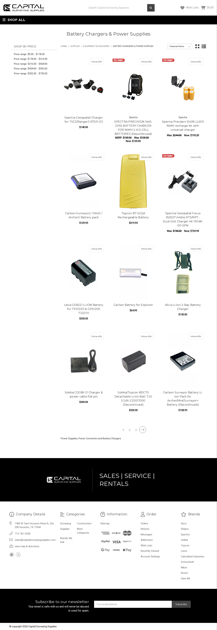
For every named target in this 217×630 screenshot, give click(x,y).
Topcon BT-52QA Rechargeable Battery (133, 215)
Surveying (65, 523)
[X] (18, 554)
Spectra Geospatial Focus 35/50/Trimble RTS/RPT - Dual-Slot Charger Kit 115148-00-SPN (183, 219)
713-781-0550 (22, 533)
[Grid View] (197, 46)
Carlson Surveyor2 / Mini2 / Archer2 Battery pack (83, 215)
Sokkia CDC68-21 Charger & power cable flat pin (84, 394)
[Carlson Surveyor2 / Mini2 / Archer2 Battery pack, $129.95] (83, 181)
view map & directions (27, 546)
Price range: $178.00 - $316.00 (30, 58)
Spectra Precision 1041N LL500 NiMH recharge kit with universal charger (183, 125)
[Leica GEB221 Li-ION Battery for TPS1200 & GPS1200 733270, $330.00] (83, 273)
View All (185, 578)
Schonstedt (187, 561)
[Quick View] (93, 61)
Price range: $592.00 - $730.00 (30, 73)
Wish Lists (192, 7)
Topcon (185, 545)
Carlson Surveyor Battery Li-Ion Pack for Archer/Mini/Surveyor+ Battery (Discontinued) (183, 398)
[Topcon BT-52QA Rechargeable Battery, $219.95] (133, 181)
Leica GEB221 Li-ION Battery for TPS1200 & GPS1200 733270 (83, 309)
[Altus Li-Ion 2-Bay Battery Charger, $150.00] (182, 273)
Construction (84, 523)
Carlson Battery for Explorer (133, 305)
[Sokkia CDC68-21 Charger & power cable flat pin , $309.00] (83, 360)
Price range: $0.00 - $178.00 (29, 54)
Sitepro (185, 528)
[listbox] (180, 46)
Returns (145, 528)
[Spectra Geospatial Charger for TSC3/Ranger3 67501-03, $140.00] (83, 86)
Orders (144, 523)
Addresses (147, 539)
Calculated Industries (192, 556)
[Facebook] (11, 554)
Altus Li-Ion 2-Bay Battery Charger (183, 307)
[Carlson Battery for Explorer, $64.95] (133, 273)
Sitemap (105, 523)
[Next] (142, 429)
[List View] (204, 46)
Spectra (185, 534)
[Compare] (100, 61)
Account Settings (150, 556)
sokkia (184, 539)
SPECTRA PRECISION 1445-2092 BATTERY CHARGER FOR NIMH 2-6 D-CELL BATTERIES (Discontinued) (133, 127)
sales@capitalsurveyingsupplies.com (35, 539)
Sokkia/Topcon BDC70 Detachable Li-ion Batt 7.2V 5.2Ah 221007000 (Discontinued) (133, 398)
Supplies (65, 528)
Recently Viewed (150, 550)
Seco (184, 523)
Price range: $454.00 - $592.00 (30, 68)
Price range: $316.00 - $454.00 (30, 63)
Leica (184, 550)
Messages (146, 534)
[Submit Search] (151, 8)
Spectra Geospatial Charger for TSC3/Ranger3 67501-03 (83, 119)
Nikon (184, 567)
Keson (184, 572)
